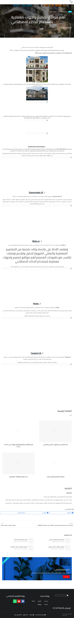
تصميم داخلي (61, 541)
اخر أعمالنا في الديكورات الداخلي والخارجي (55, 444)
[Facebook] (23, 601)
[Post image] (68, 540)
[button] (62, 512)
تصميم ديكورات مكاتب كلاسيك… (18, 547)
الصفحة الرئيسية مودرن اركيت (55, 476)
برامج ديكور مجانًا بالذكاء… (20, 540)
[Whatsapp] (15, 601)
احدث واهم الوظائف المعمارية (18, 476)
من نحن (46, 601)
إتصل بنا (66, 577)
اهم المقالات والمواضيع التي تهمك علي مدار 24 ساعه (18, 445)
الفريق (39, 601)
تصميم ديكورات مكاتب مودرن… (56, 547)
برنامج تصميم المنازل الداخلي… (56, 540)
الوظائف (39, 604)
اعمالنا (33, 601)
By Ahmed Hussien (62, 12)
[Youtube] (19, 601)
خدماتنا (46, 604)
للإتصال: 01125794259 (61, 608)
